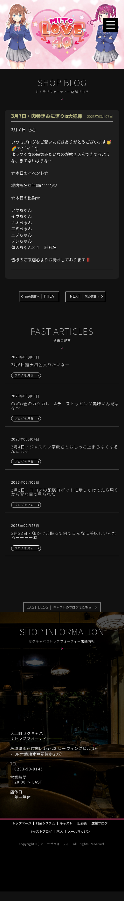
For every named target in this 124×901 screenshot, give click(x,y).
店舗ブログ (99, 823)
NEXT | (84, 296)
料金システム (45, 823)
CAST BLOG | (59, 607)
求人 (60, 831)
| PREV (40, 296)
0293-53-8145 (28, 768)
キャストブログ (41, 831)
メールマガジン (79, 831)
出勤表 (82, 823)
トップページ (21, 823)
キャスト (66, 823)
